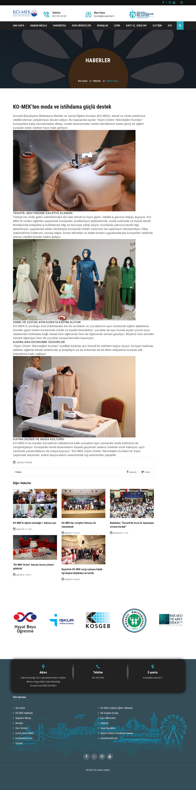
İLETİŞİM (157, 25)
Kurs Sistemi (21, 728)
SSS (170, 25)
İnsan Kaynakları (107, 728)
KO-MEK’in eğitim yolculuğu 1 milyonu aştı (34, 522)
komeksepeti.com (24, 738)
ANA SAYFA (18, 25)
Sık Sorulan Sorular (109, 713)
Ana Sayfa (82, 80)
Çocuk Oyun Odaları (24, 733)
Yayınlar (19, 743)
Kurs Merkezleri (108, 718)
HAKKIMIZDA (59, 25)
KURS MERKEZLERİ (81, 25)
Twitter (147, 472)
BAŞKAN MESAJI (38, 25)
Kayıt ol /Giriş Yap (136, 25)
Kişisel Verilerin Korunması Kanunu (116, 733)
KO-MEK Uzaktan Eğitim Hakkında (116, 708)
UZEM (117, 25)
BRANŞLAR (102, 25)
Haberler (97, 80)
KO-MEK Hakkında (24, 713)
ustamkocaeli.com (109, 738)
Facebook (132, 472)
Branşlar (19, 723)
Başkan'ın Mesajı (23, 718)
